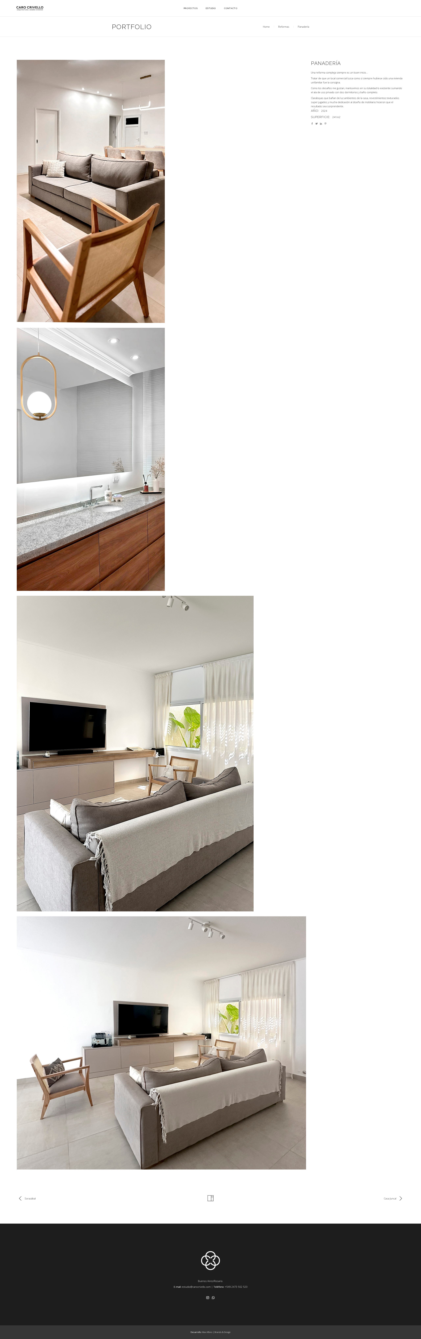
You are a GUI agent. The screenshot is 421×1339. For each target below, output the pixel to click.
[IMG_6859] (161, 1043)
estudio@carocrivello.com (196, 1286)
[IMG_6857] (161, 753)
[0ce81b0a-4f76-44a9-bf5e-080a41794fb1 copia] (161, 191)
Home (266, 26)
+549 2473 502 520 (236, 1286)
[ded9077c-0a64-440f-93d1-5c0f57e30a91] (161, 459)
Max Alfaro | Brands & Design (216, 1332)
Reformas (283, 26)
